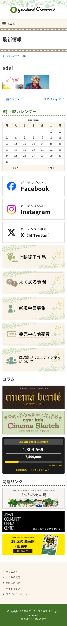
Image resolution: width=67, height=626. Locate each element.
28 (42, 155)
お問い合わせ (13, 583)
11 (15, 143)
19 (24, 149)
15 (51, 143)
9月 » (51, 168)
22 (51, 149)
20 (33, 149)
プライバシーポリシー (18, 594)
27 (33, 155)
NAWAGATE (39, 619)
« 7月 (16, 168)
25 (15, 155)
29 (51, 155)
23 (60, 149)
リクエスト (12, 571)
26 (24, 155)
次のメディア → (54, 99)
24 (7, 155)
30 (60, 155)
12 (24, 143)
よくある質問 (13, 577)
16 (60, 143)
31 (7, 161)
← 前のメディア (12, 99)
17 (7, 149)
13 (33, 143)
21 (42, 149)
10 (7, 143)
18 (15, 149)
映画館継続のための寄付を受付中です (33, 470)
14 (42, 143)
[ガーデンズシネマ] (33, 7)
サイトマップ (13, 588)
